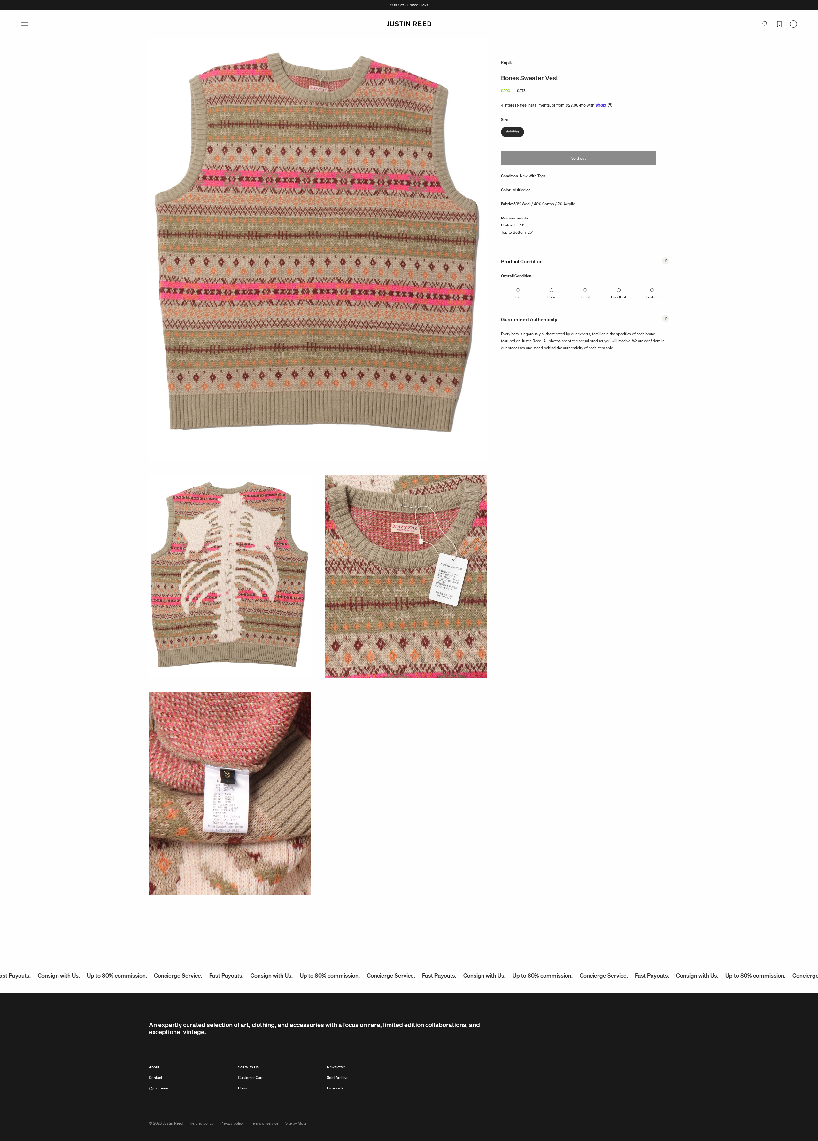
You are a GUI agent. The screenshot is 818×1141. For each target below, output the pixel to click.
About (154, 1067)
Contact (155, 1077)
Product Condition (522, 261)
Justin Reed (173, 1123)
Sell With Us (248, 1067)
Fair (518, 297)
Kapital (507, 62)
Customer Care (250, 1077)
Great (585, 297)
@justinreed (159, 1088)
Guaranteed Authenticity (529, 319)
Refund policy (201, 1123)
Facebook (335, 1088)
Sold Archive (337, 1077)
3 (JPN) (515, 132)
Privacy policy (232, 1123)
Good (551, 297)
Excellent (618, 297)
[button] (24, 24)
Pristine (652, 297)
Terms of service (264, 1123)
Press (242, 1088)
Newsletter (336, 1067)
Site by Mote (295, 1123)
